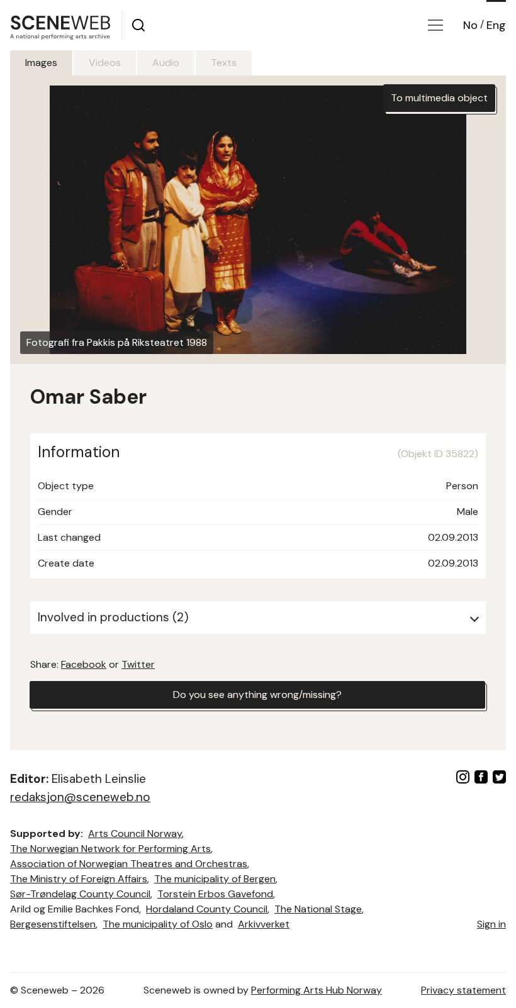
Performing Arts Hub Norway (316, 990)
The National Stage (318, 909)
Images (41, 62)
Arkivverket (263, 924)
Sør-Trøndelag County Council (80, 893)
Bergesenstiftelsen (53, 924)
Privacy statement (463, 990)
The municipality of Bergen (215, 878)
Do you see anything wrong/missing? (257, 694)
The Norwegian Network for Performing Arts (110, 848)
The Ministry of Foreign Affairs (78, 878)
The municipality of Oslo (158, 924)
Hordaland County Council (206, 909)
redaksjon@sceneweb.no (80, 797)
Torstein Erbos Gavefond (215, 893)
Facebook (83, 664)
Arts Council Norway (135, 833)
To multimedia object (439, 97)
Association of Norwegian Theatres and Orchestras (128, 863)
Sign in (491, 924)
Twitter (138, 664)
